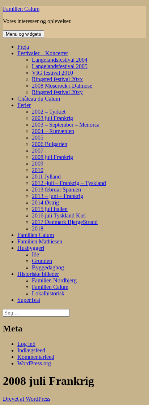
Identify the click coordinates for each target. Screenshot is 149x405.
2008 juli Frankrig (52, 157)
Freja (23, 47)
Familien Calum (21, 9)
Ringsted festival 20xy (57, 92)
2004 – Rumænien (53, 131)
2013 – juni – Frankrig (57, 196)
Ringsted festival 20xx (57, 79)
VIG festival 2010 (52, 73)
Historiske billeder (38, 274)
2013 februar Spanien (56, 189)
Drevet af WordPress (26, 399)
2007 (37, 151)
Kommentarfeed (35, 357)
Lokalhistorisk (48, 293)
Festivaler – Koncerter (42, 53)
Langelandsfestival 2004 (60, 60)
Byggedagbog (48, 267)
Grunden (42, 261)
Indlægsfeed (31, 350)
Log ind (26, 344)
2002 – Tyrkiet (48, 112)
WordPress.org (34, 363)
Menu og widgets (23, 34)
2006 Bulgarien (49, 144)
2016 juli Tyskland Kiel (59, 215)
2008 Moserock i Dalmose (62, 86)
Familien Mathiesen (39, 241)
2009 (37, 163)
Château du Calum (38, 99)
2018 (37, 228)
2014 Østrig (45, 202)
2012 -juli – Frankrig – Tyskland (69, 183)
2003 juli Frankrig (52, 118)
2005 (37, 138)
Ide (35, 254)
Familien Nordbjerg (54, 280)
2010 (37, 170)
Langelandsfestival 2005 (60, 66)
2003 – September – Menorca (65, 125)
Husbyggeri (30, 248)
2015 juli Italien (50, 209)
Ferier (24, 105)
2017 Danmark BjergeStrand (65, 222)
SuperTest (28, 300)
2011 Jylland (46, 176)
